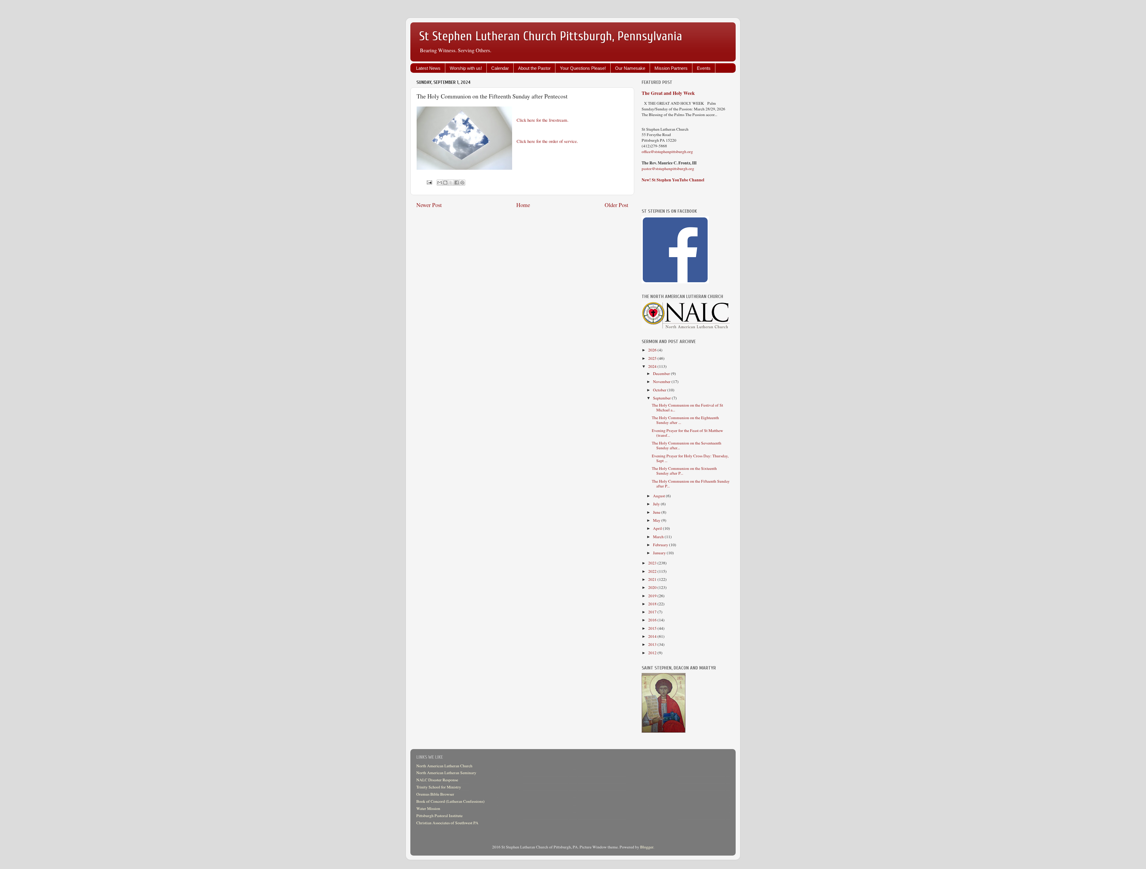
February (661, 544)
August (659, 495)
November (662, 381)
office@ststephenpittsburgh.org (667, 151)
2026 (652, 350)
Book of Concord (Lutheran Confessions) (450, 801)
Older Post (616, 205)
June (657, 512)
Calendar (500, 68)
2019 (652, 595)
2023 (652, 563)
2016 (652, 620)
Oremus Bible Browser (435, 794)
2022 (652, 571)
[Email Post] (429, 182)
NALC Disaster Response (437, 779)
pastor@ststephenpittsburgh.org (668, 168)
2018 (652, 603)
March (659, 536)
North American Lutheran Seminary (446, 772)
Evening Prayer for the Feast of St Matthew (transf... (687, 433)
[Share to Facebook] (457, 183)
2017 (652, 612)
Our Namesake (630, 68)
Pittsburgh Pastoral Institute (439, 815)
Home (523, 205)
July (657, 504)
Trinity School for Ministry (438, 787)
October (660, 390)
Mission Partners (671, 68)
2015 (652, 628)
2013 (652, 644)
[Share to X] (451, 183)
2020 (652, 587)
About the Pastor (534, 68)
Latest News (428, 68)
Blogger (646, 847)
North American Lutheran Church (444, 765)
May (657, 520)
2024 (652, 366)
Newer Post (429, 205)
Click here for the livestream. (543, 120)
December (662, 373)
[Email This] (440, 183)
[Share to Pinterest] (462, 183)
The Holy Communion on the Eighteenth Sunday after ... (685, 420)
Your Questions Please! (583, 68)
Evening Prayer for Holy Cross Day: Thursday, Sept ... (690, 458)
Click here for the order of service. (547, 141)
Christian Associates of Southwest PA (447, 822)
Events (704, 68)
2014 (652, 636)
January (660, 552)
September (662, 398)
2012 (652, 652)
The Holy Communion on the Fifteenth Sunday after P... (691, 484)
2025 (652, 358)
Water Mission (428, 808)
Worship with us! (466, 68)
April (658, 528)
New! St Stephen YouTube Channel (673, 180)
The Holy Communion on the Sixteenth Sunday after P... (684, 471)
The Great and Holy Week (668, 92)
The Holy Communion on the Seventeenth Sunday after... (686, 445)
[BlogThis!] (445, 183)
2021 (652, 579)
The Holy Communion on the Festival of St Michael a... (687, 407)
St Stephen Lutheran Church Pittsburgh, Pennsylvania (550, 36)
